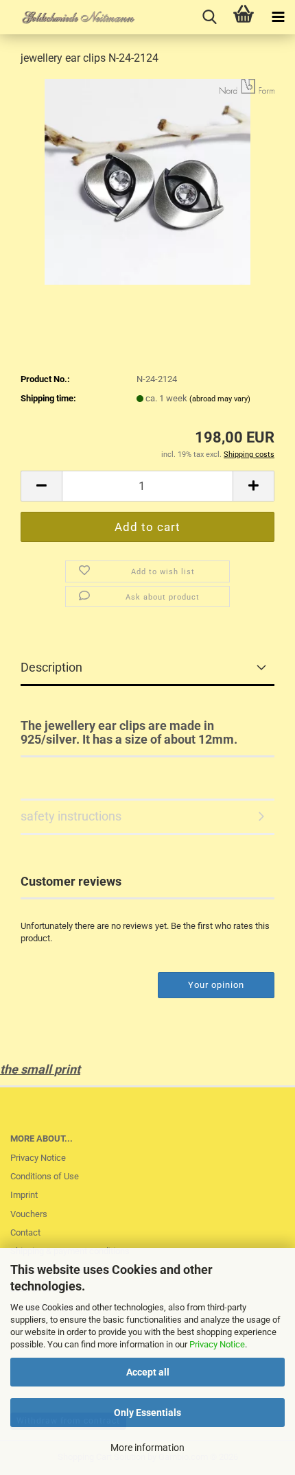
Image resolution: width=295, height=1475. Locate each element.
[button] (41, 486)
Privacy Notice (217, 1344)
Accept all (147, 1372)
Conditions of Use (44, 1176)
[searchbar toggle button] (209, 17)
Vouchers (28, 1214)
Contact (25, 1232)
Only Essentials (147, 1412)
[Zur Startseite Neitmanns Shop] (68, 17)
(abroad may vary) (219, 398)
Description (51, 667)
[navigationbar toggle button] (278, 17)
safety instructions (71, 816)
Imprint (24, 1195)
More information (147, 1447)
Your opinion (216, 985)
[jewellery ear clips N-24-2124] (147, 181)
